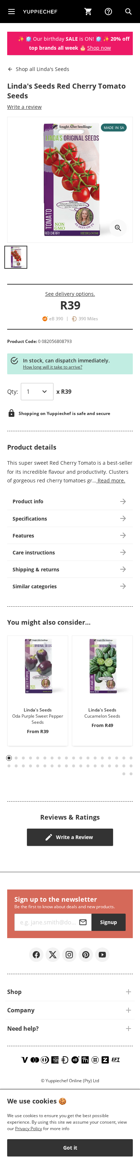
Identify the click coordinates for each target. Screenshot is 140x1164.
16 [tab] (117, 758)
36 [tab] (131, 766)
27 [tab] (66, 766)
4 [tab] (30, 758)
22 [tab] (30, 766)
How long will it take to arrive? (52, 367)
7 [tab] (52, 758)
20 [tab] (16, 766)
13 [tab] (95, 758)
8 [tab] (59, 758)
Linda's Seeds (42, 69)
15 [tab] (109, 758)
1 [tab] (9, 758)
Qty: (12, 392)
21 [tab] (23, 766)
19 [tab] (9, 766)
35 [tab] (124, 766)
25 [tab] (52, 766)
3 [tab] (23, 758)
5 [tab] (37, 758)
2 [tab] (16, 758)
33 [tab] (109, 766)
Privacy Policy (28, 1128)
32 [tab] (102, 766)
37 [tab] (124, 774)
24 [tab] (45, 766)
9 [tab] (66, 758)
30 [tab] (88, 766)
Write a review (24, 106)
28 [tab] (73, 766)
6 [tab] (45, 758)
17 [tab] (124, 758)
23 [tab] (38, 766)
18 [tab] (131, 758)
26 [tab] (59, 766)
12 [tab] (88, 758)
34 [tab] (117, 766)
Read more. (110, 480)
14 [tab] (102, 758)
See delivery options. (70, 293)
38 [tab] (131, 774)
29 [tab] (81, 766)
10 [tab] (73, 758)
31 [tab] (95, 766)
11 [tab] (81, 758)
